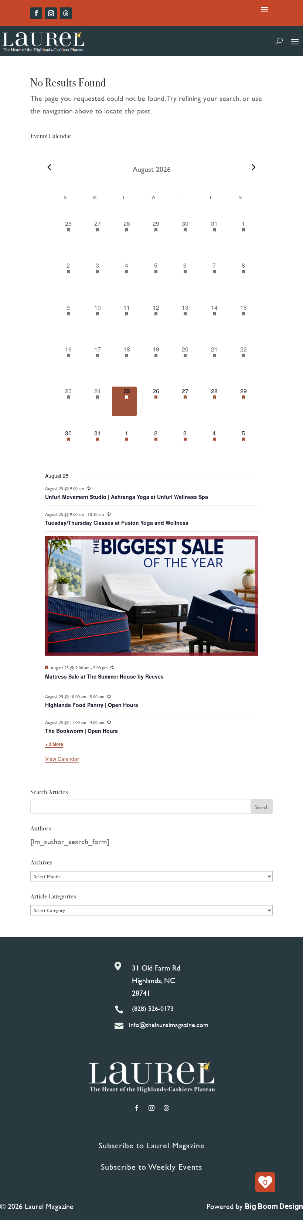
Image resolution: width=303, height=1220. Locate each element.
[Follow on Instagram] (51, 13)
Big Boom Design (274, 1206)
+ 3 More (54, 744)
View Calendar (62, 758)
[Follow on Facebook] (36, 13)
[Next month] (253, 167)
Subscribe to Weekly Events (151, 1167)
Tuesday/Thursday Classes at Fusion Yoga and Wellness (116, 522)
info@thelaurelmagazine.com (168, 1025)
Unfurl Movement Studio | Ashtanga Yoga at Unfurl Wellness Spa (126, 496)
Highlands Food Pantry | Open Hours (91, 704)
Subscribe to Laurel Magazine (152, 1145)
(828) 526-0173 (153, 1008)
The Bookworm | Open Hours (81, 730)
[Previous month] (49, 167)
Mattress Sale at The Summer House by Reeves (104, 676)
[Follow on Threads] (66, 13)
